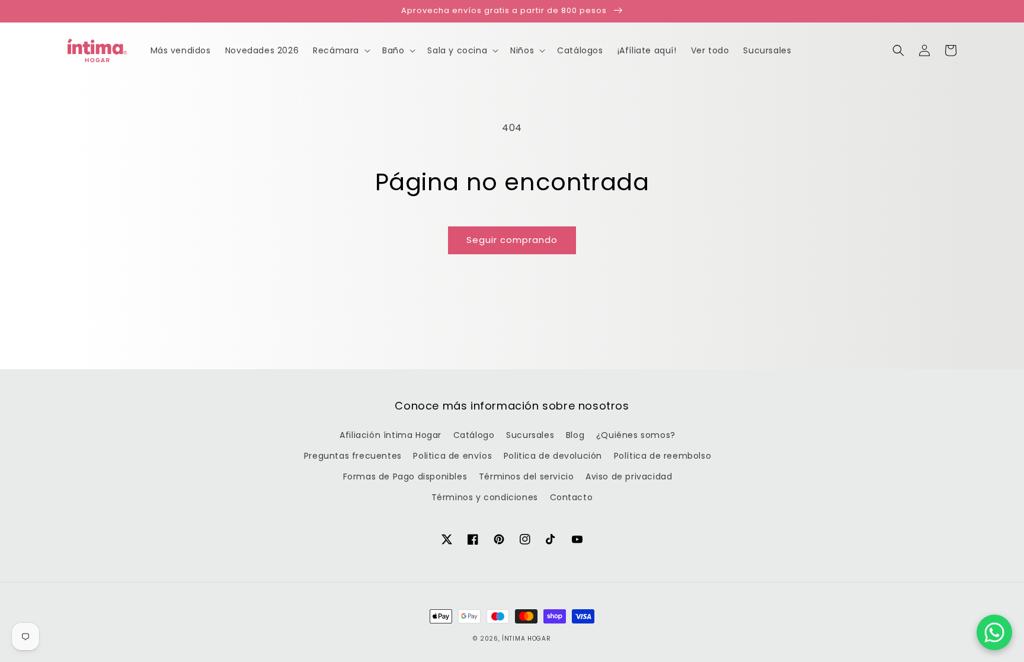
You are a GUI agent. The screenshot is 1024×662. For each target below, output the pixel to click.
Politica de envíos (452, 456)
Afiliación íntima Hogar (390, 435)
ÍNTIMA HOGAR (526, 638)
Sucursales (530, 435)
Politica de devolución (553, 456)
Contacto (571, 497)
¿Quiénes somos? (636, 435)
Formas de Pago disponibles (405, 476)
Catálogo (474, 435)
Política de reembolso (663, 456)
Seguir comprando (512, 240)
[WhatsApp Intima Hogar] (994, 632)
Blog (575, 435)
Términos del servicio (526, 476)
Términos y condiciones (484, 497)
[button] (898, 50)
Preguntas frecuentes (353, 456)
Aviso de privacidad (628, 476)
